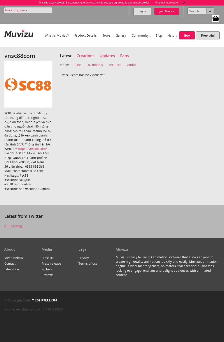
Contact (10, 263)
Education (11, 269)
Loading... (16, 226)
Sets (78, 65)
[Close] (184, 2)
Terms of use (88, 263)
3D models (95, 65)
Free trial (208, 35)
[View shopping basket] (215, 18)
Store (106, 35)
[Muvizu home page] (18, 32)
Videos (65, 65)
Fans (124, 55)
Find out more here (166, 2)
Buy (187, 35)
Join (166, 11)
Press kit (48, 258)
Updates (107, 55)
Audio (131, 65)
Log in (142, 11)
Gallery (121, 35)
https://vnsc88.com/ (32, 149)
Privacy (84, 258)
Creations (85, 55)
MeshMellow (13, 258)
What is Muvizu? (57, 35)
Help (171, 35)
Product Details (85, 35)
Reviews (47, 275)
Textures (114, 65)
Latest (66, 55)
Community (140, 35)
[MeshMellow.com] (44, 300)
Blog (159, 35)
